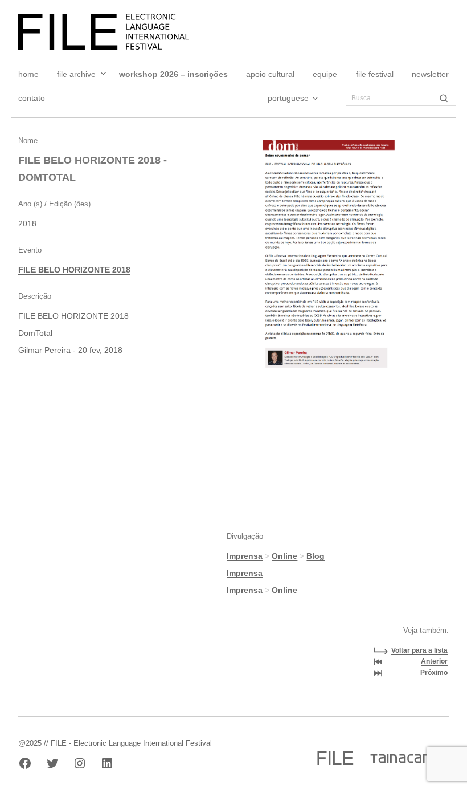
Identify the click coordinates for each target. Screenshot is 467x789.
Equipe (325, 74)
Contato (31, 98)
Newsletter (430, 74)
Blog (315, 555)
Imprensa (245, 555)
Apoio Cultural (270, 74)
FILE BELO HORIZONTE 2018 (74, 269)
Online (284, 555)
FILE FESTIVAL (375, 74)
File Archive (76, 74)
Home (28, 74)
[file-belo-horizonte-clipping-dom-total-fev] (326, 254)
